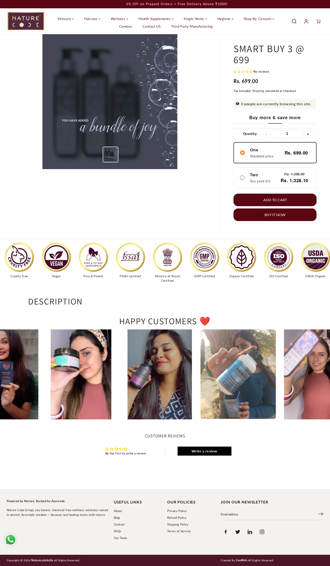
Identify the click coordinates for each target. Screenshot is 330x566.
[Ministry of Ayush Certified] (133, 257)
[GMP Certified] (170, 257)
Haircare (91, 19)
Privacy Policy (177, 511)
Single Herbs (194, 19)
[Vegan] (22, 257)
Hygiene (224, 19)
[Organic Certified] (207, 257)
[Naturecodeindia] (26, 21)
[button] (243, 71)
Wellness (119, 19)
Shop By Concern (258, 19)
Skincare (64, 19)
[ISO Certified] (244, 257)
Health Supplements (155, 19)
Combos (125, 26)
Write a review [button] (204, 451)
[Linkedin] (250, 532)
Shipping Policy (177, 524)
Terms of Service (179, 531)
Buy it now (275, 215)
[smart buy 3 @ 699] (110, 101)
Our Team (120, 538)
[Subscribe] (321, 514)
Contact (119, 524)
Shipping (258, 91)
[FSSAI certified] (96, 257)
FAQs (117, 531)
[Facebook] (226, 532)
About (118, 511)
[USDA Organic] (281, 257)
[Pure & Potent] (59, 257)
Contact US (152, 26)
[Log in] (306, 21)
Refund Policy (177, 517)
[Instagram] (262, 532)
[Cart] (318, 21)
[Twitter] (238, 532)
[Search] (294, 21)
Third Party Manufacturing (192, 26)
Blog (117, 517)
